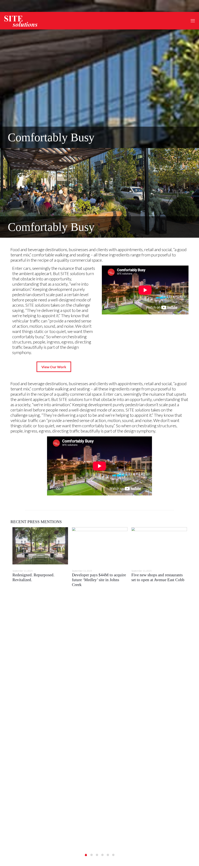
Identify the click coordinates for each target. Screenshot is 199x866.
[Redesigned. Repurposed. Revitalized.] (40, 545)
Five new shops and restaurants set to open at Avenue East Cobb (157, 577)
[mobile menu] (192, 20)
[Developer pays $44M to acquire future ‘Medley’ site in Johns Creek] (99, 545)
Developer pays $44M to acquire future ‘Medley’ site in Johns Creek (99, 580)
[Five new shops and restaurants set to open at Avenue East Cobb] (159, 545)
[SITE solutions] (21, 20)
